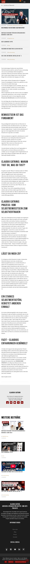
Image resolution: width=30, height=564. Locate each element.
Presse (15, 534)
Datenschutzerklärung (20, 561)
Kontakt (15, 537)
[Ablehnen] (27, 560)
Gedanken (10, 25)
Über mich (15, 529)
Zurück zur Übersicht (9, 5)
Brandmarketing (11, 52)
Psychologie (20, 25)
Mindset (14, 25)
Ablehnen (11, 561)
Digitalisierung (11, 38)
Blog (15, 532)
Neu (17, 25)
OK (5, 561)
